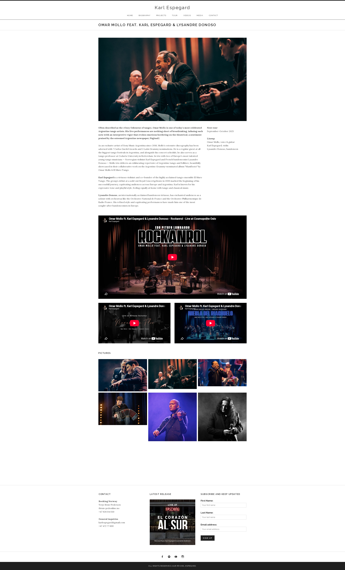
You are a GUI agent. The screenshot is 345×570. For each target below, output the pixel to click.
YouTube (176, 556)
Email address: (209, 524)
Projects (161, 15)
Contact (213, 15)
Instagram (182, 556)
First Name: (207, 500)
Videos (187, 15)
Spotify (169, 556)
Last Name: (207, 512)
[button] (123, 375)
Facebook (162, 556)
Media (200, 15)
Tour (174, 15)
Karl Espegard (172, 7)
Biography (144, 15)
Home (130, 15)
